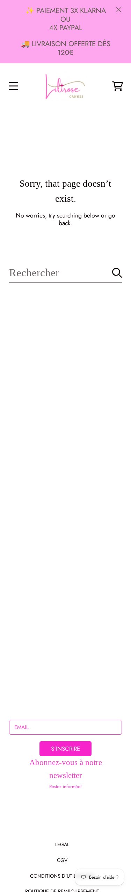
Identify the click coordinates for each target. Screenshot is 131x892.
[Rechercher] (117, 272)
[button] (13, 86)
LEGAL (62, 844)
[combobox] (65, 273)
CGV (62, 860)
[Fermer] (118, 9)
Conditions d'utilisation (62, 875)
